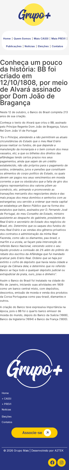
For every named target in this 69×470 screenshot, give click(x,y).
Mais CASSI (41, 38)
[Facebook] (52, 462)
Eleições (43, 46)
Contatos (57, 46)
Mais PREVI (58, 38)
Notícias (30, 46)
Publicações (14, 46)
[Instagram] (61, 462)
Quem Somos (22, 38)
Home (7, 38)
